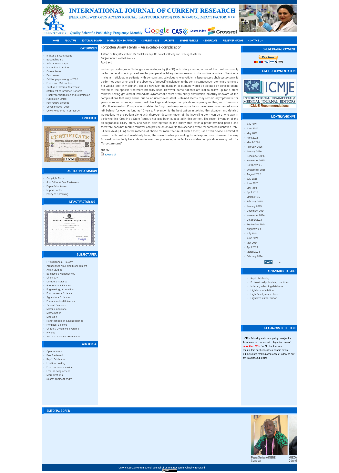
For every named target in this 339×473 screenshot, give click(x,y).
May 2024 (252, 242)
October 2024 (254, 219)
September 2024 (256, 224)
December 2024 (255, 210)
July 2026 (252, 123)
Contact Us (255, 40)
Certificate (210, 40)
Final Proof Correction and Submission (68, 94)
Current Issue (150, 40)
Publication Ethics (56, 98)
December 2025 (255, 155)
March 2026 (253, 142)
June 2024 (252, 237)
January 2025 (254, 206)
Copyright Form (55, 178)
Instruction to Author (58, 67)
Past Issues (52, 75)
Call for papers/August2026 (62, 79)
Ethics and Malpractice (59, 83)
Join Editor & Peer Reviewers (62, 182)
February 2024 (254, 256)
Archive (169, 40)
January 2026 (254, 151)
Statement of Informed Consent (64, 90)
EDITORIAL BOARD (92, 40)
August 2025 (254, 174)
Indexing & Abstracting (59, 55)
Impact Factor (54, 190)
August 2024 (254, 228)
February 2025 (254, 201)
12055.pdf (110, 154)
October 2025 (254, 164)
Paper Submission (56, 186)
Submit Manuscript (57, 63)
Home (56, 40)
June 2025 (252, 183)
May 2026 (252, 133)
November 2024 (255, 215)
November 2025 (255, 160)
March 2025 (253, 196)
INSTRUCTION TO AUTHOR (121, 40)
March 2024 (253, 251)
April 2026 (252, 137)
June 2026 (252, 128)
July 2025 (252, 178)
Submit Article (189, 40)
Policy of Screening (57, 194)
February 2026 (254, 146)
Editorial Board (54, 59)
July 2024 (252, 233)
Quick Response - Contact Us (63, 110)
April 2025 (252, 192)
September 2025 (256, 169)
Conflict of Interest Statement (63, 87)
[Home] (140, 34)
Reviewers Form (233, 40)
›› (280, 262)
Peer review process (57, 102)
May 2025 (252, 187)
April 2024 (252, 247)
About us (70, 40)
